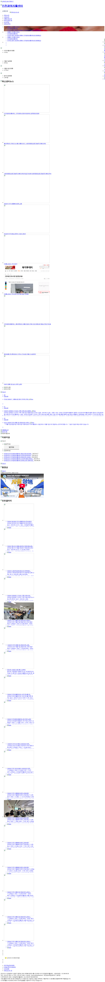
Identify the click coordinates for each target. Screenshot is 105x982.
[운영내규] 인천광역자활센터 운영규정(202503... (18, 455)
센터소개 (6, 15)
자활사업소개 (8, 18)
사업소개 (6, 17)
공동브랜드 (7, 24)
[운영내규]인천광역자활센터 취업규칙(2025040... (18, 453)
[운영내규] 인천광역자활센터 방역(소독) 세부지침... (19, 460)
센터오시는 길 (8, 970)
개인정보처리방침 (9, 965)
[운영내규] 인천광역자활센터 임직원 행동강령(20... (18, 458)
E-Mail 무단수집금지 (10, 967)
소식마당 (6, 22)
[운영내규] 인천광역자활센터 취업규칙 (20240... (17, 457)
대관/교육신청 (8, 20)
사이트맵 (6, 969)
